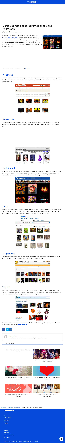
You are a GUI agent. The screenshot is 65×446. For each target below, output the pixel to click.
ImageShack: (8, 253)
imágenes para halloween (9, 37)
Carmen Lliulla (9, 31)
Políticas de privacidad (9, 435)
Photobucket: (8, 168)
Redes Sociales (7, 417)
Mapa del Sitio (7, 437)
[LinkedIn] (10, 329)
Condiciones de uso (8, 434)
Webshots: (7, 74)
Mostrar (27, 69)
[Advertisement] (32, 14)
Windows (6, 423)
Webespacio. (15, 441)
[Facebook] (3, 329)
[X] (7, 329)
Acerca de (6, 430)
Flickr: (5, 206)
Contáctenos (7, 432)
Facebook (6, 418)
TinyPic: (6, 287)
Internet (5, 415)
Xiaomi (5, 422)
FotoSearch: (8, 119)
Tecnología (6, 420)
